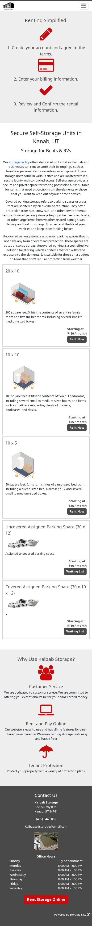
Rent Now (77, 339)
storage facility (19, 162)
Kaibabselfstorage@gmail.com (46, 826)
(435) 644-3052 (46, 819)
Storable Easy (78, 914)
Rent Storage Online (46, 899)
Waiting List (75, 571)
